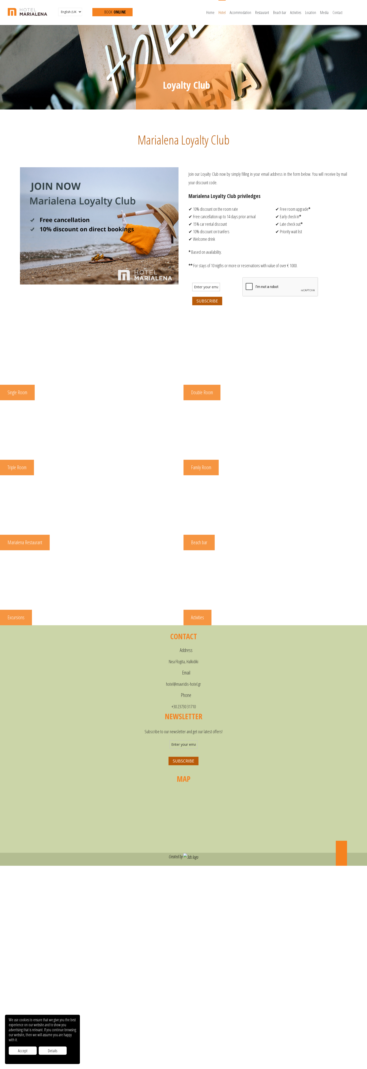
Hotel (222, 12)
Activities (295, 12)
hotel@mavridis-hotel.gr (183, 684)
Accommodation (240, 12)
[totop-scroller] (341, 853)
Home (210, 12)
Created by (176, 857)
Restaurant (262, 12)
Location (310, 12)
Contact (338, 12)
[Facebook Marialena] (55, 12)
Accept (22, 1051)
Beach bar (279, 12)
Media (324, 12)
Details (52, 1051)
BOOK (115, 12)
